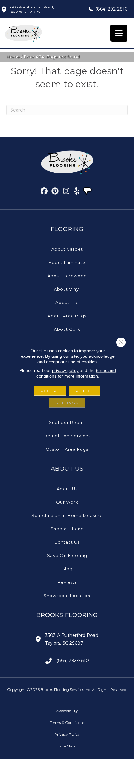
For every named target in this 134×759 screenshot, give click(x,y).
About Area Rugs (67, 315)
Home (13, 56)
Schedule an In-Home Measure (67, 515)
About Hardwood (67, 275)
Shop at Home (67, 528)
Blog (67, 568)
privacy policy (65, 370)
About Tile (67, 302)
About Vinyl (67, 289)
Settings (67, 402)
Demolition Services (67, 435)
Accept (50, 391)
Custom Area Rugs (67, 449)
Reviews (67, 582)
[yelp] (77, 192)
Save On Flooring (67, 555)
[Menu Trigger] (118, 33)
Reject (84, 391)
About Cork (67, 329)
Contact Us (67, 542)
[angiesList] (88, 192)
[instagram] (66, 192)
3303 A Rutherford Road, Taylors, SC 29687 (31, 9)
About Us (67, 488)
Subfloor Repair (67, 422)
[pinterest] (55, 192)
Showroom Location (67, 595)
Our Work (67, 501)
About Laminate (67, 262)
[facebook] (44, 192)
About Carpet (67, 248)
